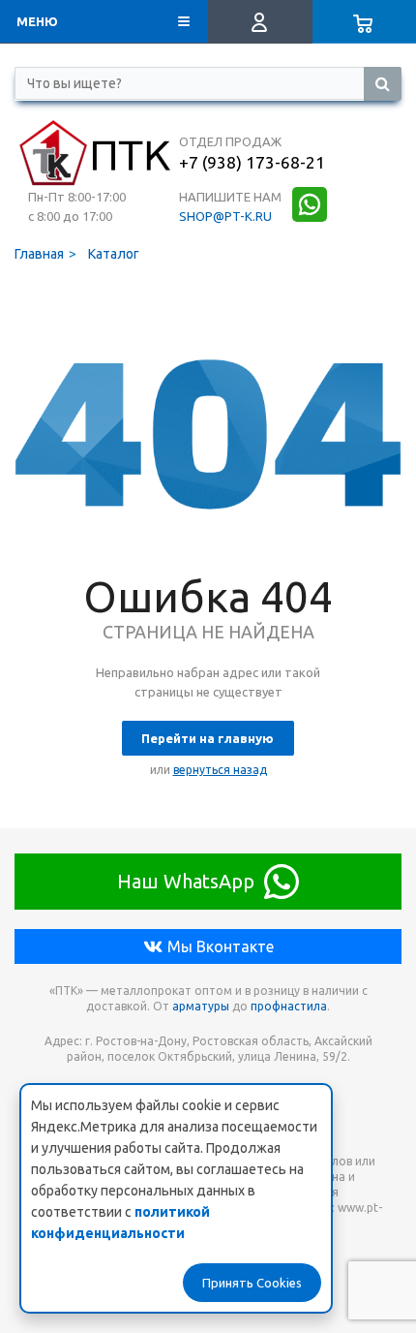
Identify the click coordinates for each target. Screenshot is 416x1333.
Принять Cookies (252, 1282)
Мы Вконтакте (220, 946)
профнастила (289, 1006)
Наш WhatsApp (185, 881)
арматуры (200, 1006)
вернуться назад (220, 769)
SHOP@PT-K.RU (225, 216)
